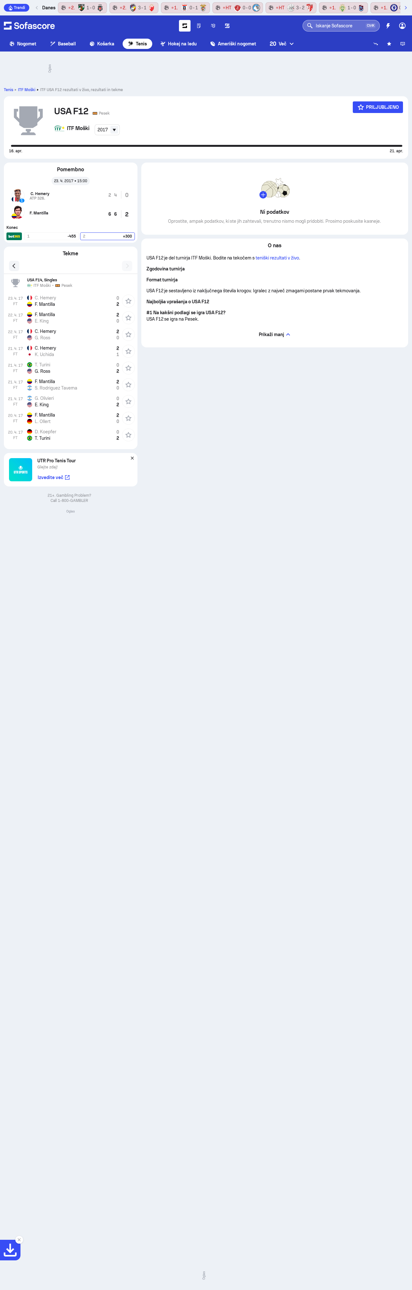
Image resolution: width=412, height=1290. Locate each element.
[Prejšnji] (37, 8)
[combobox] (107, 129)
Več (278, 43)
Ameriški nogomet (237, 43)
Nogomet (27, 43)
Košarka (106, 43)
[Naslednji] (405, 8)
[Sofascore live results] (29, 25)
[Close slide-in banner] (19, 1240)
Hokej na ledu (182, 43)
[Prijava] (402, 26)
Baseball (67, 43)
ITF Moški (26, 90)
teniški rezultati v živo (277, 257)
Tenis (141, 43)
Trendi (19, 7)
